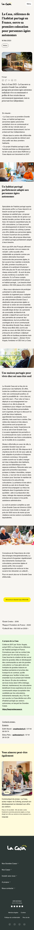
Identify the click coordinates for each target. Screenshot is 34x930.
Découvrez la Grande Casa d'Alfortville (17, 599)
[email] (15, 80)
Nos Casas (6, 870)
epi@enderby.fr (18, 735)
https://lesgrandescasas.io (12, 709)
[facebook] (3, 80)
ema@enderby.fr (19, 729)
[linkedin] (12, 80)
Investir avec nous (8, 876)
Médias (5, 45)
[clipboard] (9, 80)
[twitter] (6, 80)
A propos (5, 882)
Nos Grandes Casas (9, 863)
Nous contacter (7, 888)
